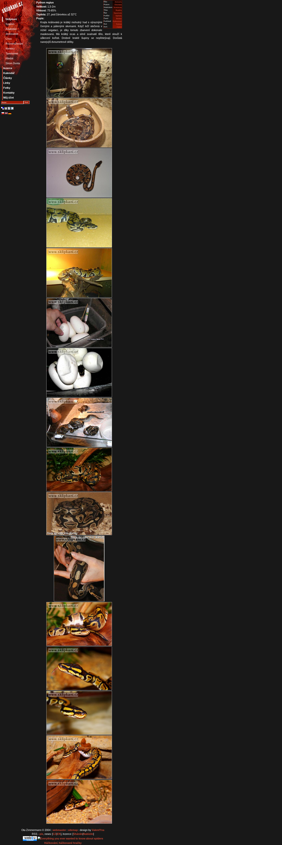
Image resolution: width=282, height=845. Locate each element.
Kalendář (9, 73)
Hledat (9, 58)
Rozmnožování (14, 43)
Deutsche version (9, 113)
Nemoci (10, 48)
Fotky (6, 87)
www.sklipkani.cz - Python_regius (12, 8)
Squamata (118, 13)
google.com (12, 108)
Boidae (119, 18)
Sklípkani (11, 19)
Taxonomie (12, 53)
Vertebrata (118, 7)
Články (7, 78)
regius (119, 27)
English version (6, 113)
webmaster (59, 830)
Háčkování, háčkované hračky (63, 843)
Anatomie (11, 29)
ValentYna (98, 830)
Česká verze (2, 113)
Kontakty (9, 92)
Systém (10, 24)
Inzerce (7, 68)
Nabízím (88, 834)
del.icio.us (2, 108)
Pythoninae (117, 21)
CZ (54, 834)
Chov (9, 38)
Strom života (13, 63)
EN (59, 834)
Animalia (118, 2)
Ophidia (119, 16)
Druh (26, 102)
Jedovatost (12, 34)
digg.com (5, 108)
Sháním (78, 834)
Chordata (118, 5)
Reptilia (119, 10)
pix (41, 834)
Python (119, 24)
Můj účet (8, 97)
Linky (6, 83)
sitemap (73, 830)
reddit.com (9, 108)
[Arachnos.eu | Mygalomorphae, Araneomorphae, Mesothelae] (70, 838)
